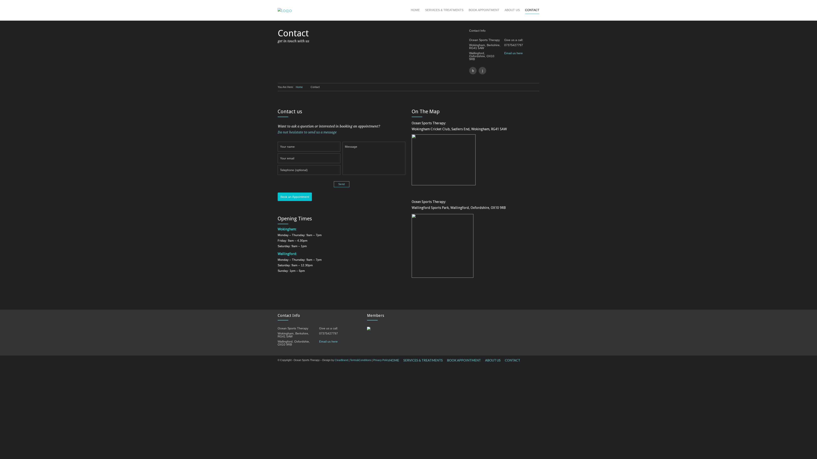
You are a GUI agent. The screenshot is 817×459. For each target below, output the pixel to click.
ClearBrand (341, 360)
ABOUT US (512, 10)
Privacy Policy (381, 360)
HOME (415, 10)
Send (341, 184)
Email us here (513, 53)
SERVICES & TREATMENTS (444, 10)
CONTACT (532, 10)
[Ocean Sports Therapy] (344, 10)
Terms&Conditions (360, 360)
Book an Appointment (294, 196)
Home (299, 87)
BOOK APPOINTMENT (484, 10)
